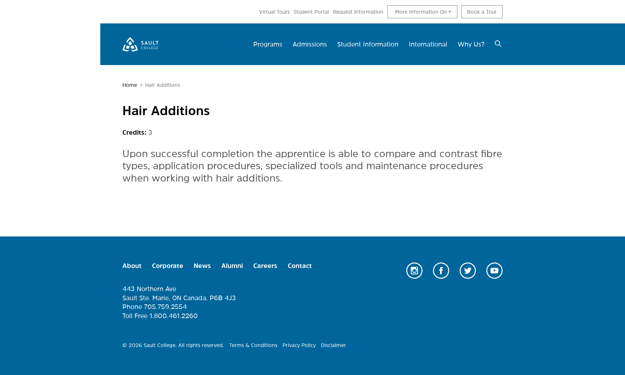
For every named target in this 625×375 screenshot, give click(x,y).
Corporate (167, 265)
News (202, 265)
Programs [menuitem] (267, 44)
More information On (421, 11)
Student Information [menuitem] (367, 44)
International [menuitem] (428, 44)
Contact (300, 265)
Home (129, 84)
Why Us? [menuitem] (471, 44)
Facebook (441, 270)
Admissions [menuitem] (310, 44)
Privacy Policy (299, 345)
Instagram (414, 270)
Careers (265, 265)
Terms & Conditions (253, 345)
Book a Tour (482, 11)
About (132, 265)
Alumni (232, 265)
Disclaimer (333, 345)
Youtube (494, 270)
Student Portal (311, 11)
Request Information (358, 11)
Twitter (468, 270)
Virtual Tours (274, 11)
